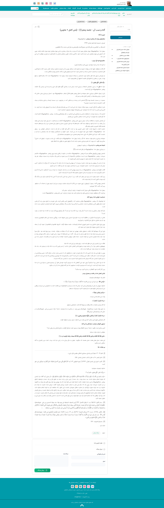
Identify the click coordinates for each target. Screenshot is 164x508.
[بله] (42, 3)
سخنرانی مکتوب (54, 8)
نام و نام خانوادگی (101, 454)
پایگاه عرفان (96, 433)
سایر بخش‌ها (46, 8)
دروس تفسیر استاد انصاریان (123, 62)
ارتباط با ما (93, 483)
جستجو (120, 37)
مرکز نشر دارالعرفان (125, 53)
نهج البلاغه (100, 8)
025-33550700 (80, 493)
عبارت (129, 29)
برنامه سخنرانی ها (73, 483)
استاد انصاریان (121, 8)
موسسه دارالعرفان (84, 483)
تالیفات (69, 8)
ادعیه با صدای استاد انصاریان (123, 68)
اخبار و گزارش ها (125, 65)
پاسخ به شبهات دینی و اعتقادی (122, 71)
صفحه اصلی (128, 8)
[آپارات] (46, 3)
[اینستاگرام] (88, 486)
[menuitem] (128, 8)
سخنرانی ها (85, 8)
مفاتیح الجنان (107, 8)
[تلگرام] (54, 3)
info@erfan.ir (77, 497)
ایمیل (104, 461)
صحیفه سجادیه (92, 8)
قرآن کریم (114, 8)
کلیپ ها (79, 8)
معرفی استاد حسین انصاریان (123, 50)
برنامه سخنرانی (62, 8)
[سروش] (34, 3)
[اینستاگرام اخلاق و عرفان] (50, 3)
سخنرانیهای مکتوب (92, 22)
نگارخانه (74, 8)
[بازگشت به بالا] (82, 505)
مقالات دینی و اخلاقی (124, 56)
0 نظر (36, 27)
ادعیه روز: (129, 14)
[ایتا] (38, 3)
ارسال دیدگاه (41, 470)
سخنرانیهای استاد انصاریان (123, 59)
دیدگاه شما (65, 454)
